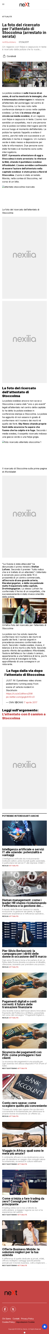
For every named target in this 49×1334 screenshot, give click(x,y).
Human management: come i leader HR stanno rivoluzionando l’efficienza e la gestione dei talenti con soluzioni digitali (24, 903)
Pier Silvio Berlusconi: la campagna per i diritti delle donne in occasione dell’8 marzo (24, 953)
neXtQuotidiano (9, 42)
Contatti (16, 1318)
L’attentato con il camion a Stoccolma (24, 716)
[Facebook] (3, 1308)
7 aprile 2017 (30, 702)
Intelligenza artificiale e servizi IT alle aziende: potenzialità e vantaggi (23, 852)
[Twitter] (11, 1308)
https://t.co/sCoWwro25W (19, 693)
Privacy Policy (27, 1318)
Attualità (7, 17)
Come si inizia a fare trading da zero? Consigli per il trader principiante (23, 1201)
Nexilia (5, 866)
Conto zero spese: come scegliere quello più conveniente (24, 1104)
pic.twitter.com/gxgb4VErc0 (20, 697)
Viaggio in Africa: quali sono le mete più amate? (23, 1152)
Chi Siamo (6, 1318)
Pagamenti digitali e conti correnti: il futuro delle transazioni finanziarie (19, 1004)
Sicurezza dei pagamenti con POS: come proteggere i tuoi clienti (22, 1055)
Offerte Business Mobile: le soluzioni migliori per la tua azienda (21, 1252)
